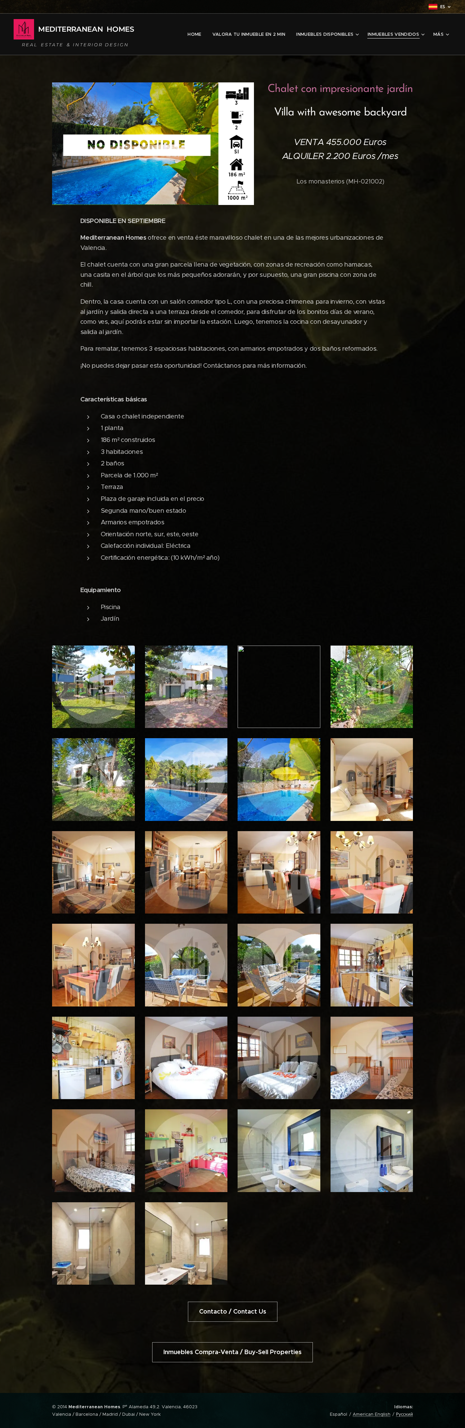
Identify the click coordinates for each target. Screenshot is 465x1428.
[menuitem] (196, 34)
